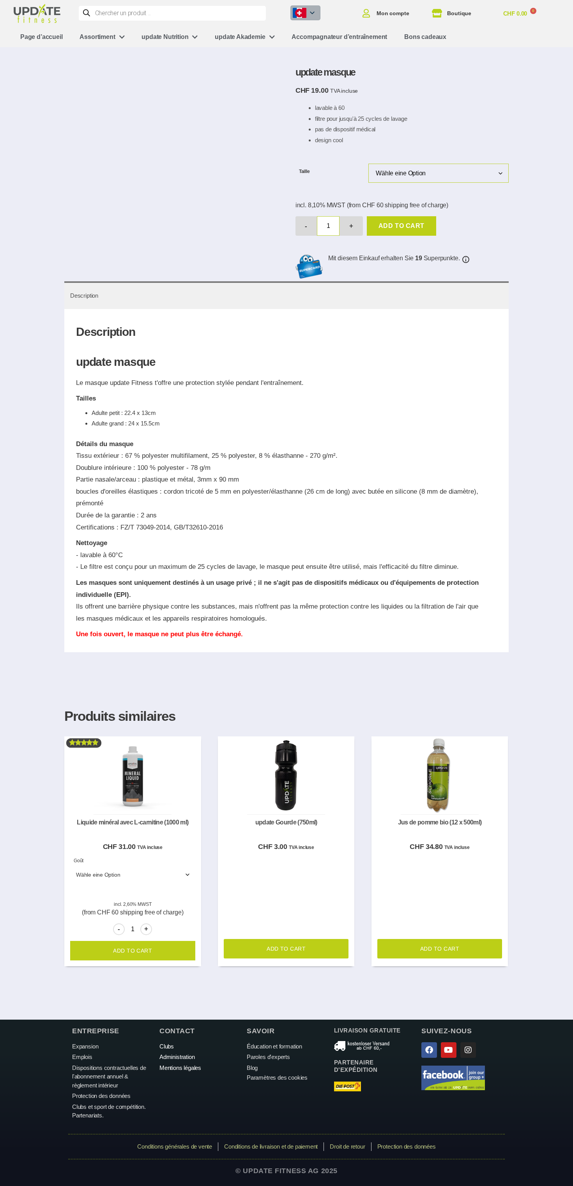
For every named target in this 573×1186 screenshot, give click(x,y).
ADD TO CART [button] (286, 949)
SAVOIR (260, 1031)
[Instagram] (468, 1050)
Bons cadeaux (425, 37)
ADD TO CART (401, 225)
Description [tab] (84, 295)
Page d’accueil (41, 37)
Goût (78, 860)
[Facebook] (429, 1050)
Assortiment (97, 37)
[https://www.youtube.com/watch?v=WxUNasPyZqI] (448, 1050)
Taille (304, 171)
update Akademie (240, 37)
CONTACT (177, 1031)
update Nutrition (164, 37)
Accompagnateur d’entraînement (339, 37)
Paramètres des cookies (277, 1077)
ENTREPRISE (95, 1031)
